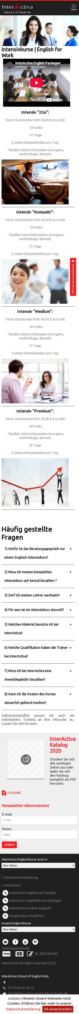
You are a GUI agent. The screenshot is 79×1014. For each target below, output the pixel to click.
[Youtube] (25, 941)
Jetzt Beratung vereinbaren (73, 278)
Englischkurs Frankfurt (26, 916)
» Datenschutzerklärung (20, 877)
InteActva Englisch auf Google (32, 893)
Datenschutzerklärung (23, 1009)
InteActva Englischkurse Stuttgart (35, 900)
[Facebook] (15, 941)
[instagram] (35, 941)
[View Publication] (26, 760)
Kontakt (13, 792)
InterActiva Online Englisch (30, 908)
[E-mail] (5, 941)
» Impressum (11, 885)
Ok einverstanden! (58, 1009)
